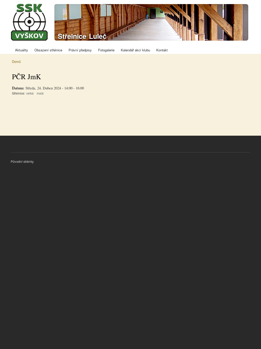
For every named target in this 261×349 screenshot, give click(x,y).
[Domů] (130, 23)
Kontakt (162, 50)
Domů (16, 61)
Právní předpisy (80, 50)
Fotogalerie (106, 50)
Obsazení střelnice (48, 50)
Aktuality (21, 50)
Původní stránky (22, 161)
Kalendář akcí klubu (135, 50)
